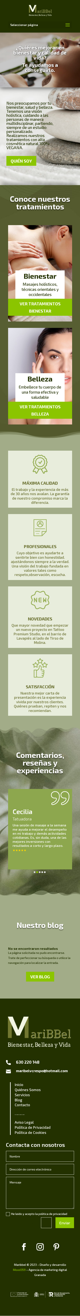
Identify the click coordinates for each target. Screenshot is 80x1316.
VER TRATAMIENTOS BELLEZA (40, 410)
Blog (18, 1100)
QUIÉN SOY (21, 160)
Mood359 (19, 1270)
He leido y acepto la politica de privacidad (39, 1214)
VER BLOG (40, 976)
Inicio (19, 1084)
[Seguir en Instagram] (40, 1247)
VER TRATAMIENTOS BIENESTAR (40, 307)
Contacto (22, 1105)
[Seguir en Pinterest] (56, 1247)
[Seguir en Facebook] (24, 1247)
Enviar (64, 1222)
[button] (34, 872)
